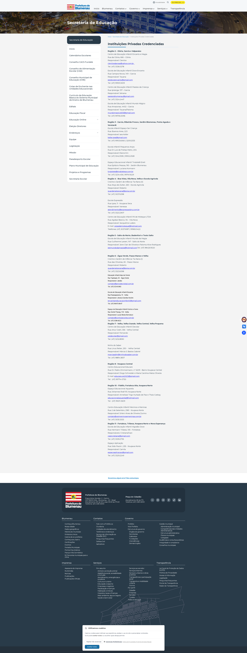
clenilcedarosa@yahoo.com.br (121, 63)
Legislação (74, 146)
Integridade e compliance (169, 543)
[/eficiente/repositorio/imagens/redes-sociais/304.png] (163, 500)
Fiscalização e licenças (106, 588)
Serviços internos (135, 571)
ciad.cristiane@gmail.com (119, 436)
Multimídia (69, 571)
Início (96, 8)
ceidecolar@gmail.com (118, 336)
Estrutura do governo (136, 529)
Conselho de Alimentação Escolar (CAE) (82, 69)
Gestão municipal (166, 524)
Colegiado (164, 538)
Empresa (132, 593)
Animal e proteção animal (107, 571)
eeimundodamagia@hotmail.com (122, 248)
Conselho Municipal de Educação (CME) (80, 78)
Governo (133, 8)
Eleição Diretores (77, 126)
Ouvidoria (100, 527)
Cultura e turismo (104, 582)
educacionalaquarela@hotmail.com (123, 398)
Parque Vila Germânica (73, 553)
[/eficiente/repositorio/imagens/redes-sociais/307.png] (179, 500)
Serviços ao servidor (136, 568)
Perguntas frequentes (105, 539)
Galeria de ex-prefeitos (73, 537)
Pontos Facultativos (72, 550)
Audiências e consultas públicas (171, 540)
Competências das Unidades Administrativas (171, 530)
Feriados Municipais (72, 547)
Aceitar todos (92, 647)
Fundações (133, 539)
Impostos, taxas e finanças (108, 593)
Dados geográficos (72, 529)
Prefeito (131, 524)
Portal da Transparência (168, 583)
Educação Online (77, 120)
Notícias (68, 573)
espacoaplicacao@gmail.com (120, 452)
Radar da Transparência (168, 586)
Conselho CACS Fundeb (81, 62)
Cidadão (132, 590)
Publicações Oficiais (72, 579)
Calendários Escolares (80, 55)
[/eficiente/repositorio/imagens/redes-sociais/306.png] (174, 500)
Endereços (74, 133)
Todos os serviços (134, 600)
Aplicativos (100, 544)
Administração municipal (170, 527)
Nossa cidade (70, 527)
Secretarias (133, 534)
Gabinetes (133, 536)
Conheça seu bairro (72, 540)
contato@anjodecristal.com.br (121, 284)
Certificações (70, 542)
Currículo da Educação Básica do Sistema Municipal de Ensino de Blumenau (83, 97)
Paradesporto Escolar (80, 159)
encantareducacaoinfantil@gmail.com (124, 301)
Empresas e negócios (106, 586)
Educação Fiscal (77, 113)
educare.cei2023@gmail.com (127, 376)
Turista (132, 597)
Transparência (177, 8)
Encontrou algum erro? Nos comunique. (123, 478)
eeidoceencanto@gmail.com (120, 80)
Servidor (132, 595)
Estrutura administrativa (170, 533)
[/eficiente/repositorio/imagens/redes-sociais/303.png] (158, 500)
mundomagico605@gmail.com (121, 113)
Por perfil (131, 588)
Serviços (161, 8)
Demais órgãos (134, 543)
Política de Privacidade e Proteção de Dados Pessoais (137, 641)
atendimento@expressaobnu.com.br (124, 210)
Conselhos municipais (167, 545)
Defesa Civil (100, 541)
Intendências (134, 541)
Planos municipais (167, 535)
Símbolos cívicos (71, 534)
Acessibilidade (160, 2)
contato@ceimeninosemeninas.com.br (124, 416)
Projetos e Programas (80, 172)
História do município (73, 532)
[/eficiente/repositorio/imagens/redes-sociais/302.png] (152, 500)
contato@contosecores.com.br (121, 318)
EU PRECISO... (177, 2)
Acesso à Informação (167, 575)
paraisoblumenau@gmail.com (121, 96)
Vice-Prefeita (133, 527)
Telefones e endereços (105, 532)
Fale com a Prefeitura (104, 524)
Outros (132, 585)
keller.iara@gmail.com (117, 138)
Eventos (68, 545)
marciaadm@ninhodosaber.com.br (123, 355)
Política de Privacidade (168, 573)
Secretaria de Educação (81, 40)
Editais (72, 106)
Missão (72, 152)
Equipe (72, 139)
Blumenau (107, 8)
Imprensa (147, 8)
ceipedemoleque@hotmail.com (128, 226)
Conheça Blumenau (72, 524)
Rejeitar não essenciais (93, 641)
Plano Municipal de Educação (84, 166)
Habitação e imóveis (105, 591)
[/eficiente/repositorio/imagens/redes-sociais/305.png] (169, 500)
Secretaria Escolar (78, 179)
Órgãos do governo (136, 532)
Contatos (119, 8)
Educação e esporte (105, 584)
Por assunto (101, 568)
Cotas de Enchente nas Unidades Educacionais (81, 87)
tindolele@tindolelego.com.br (120, 172)
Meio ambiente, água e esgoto (109, 595)
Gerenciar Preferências (114, 641)
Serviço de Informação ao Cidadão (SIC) (106, 535)
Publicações (69, 576)
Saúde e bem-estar (105, 598)
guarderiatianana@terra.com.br (121, 191)
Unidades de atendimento (106, 529)
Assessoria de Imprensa (73, 568)
